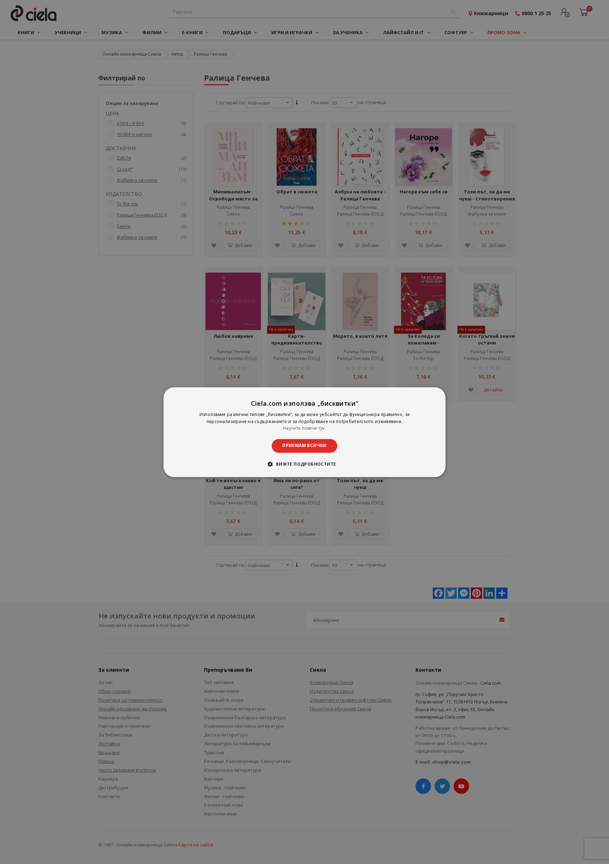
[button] (304, 464)
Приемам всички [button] (304, 446)
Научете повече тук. (304, 428)
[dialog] (304, 432)
